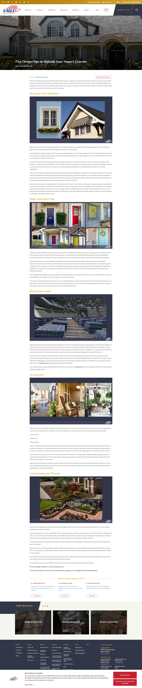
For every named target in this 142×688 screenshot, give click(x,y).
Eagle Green (43, 660)
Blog (97, 10)
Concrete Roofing (56, 653)
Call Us (118, 2)
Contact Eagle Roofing (106, 645)
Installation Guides (68, 664)
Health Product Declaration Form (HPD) (68, 660)
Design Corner (106, 10)
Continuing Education (43, 651)
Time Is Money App (56, 647)
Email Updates (133, 2)
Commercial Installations (43, 663)
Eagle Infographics (80, 653)
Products (40, 10)
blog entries (79, 367)
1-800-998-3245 (105, 664)
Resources (63, 10)
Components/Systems (33, 653)
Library (86, 10)
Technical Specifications (67, 648)
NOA (65, 667)
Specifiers (52, 10)
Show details (28, 684)
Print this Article (104, 77)
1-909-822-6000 (105, 654)
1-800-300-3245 (119, 662)
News (17, 656)
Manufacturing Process (56, 669)
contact (67, 570)
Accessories (30, 660)
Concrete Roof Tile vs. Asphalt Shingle (45, 667)
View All (44, 606)
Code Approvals (67, 651)
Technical (75, 10)
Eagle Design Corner (42, 77)
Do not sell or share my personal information (125, 682)
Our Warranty (19, 647)
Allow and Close (125, 675)
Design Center (44, 363)
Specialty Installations (30, 656)
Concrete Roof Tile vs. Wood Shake (56, 665)
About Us (28, 10)
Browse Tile (30, 647)
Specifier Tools (44, 647)
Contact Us (108, 2)
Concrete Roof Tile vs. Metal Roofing (56, 660)
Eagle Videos (78, 647)
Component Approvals (66, 655)
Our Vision (18, 650)
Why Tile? (42, 654)
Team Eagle (19, 653)
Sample (94, 2)
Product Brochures (80, 650)
